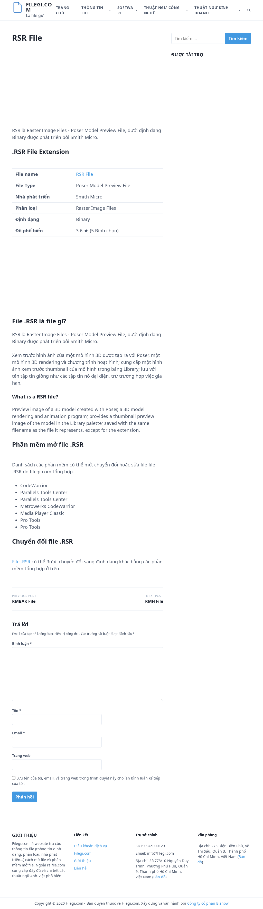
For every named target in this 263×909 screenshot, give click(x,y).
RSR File (84, 174)
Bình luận (22, 643)
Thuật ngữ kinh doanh (211, 10)
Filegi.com (39, 7)
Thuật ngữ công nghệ (162, 10)
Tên (16, 710)
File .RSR (21, 561)
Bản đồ (159, 876)
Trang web (21, 755)
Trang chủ (62, 10)
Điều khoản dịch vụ (90, 845)
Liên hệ (80, 868)
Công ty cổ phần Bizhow (208, 903)
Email (18, 733)
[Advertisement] (87, 91)
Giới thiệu (82, 860)
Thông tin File (92, 10)
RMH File (154, 601)
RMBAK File (23, 601)
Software (125, 10)
